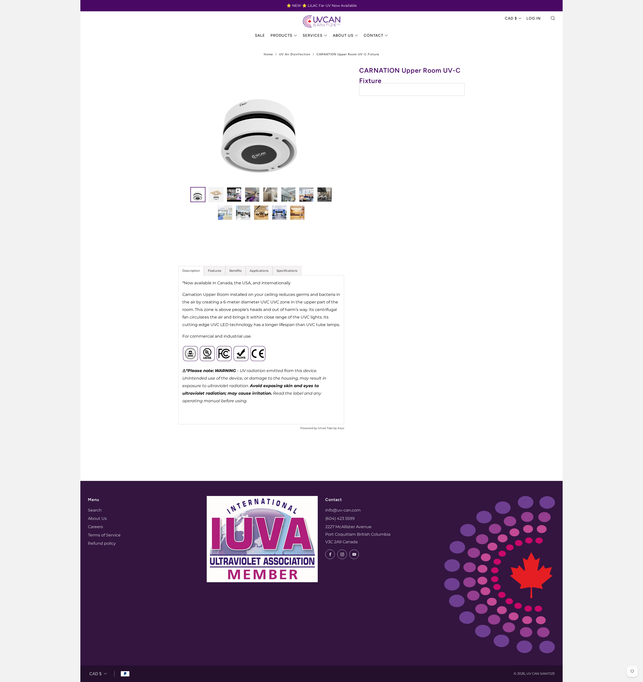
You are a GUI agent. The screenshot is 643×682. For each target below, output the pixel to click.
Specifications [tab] (287, 270)
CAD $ (511, 18)
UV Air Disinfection (294, 54)
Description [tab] (191, 270)
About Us (343, 35)
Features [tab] (214, 270)
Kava (341, 428)
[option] (261, 123)
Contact (373, 35)
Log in (533, 18)
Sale (260, 35)
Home (268, 54)
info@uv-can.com (343, 510)
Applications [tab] (259, 270)
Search (95, 510)
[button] (197, 194)
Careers (95, 526)
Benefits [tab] (235, 270)
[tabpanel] (261, 349)
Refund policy (102, 543)
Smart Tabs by (328, 428)
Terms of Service (104, 535)
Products (281, 35)
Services (313, 35)
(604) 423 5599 (340, 518)
